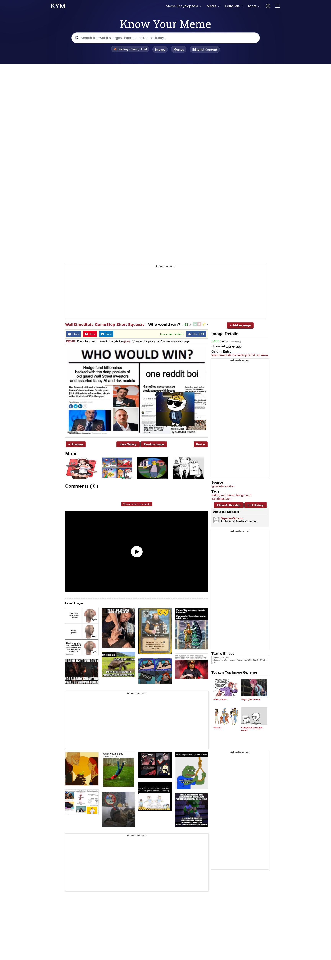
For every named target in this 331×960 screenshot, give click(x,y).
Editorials (232, 6)
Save (91, 334)
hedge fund (243, 495)
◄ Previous (75, 444)
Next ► (201, 444)
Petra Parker (220, 699)
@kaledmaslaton (222, 486)
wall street (227, 495)
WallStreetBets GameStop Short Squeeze (105, 324)
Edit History (256, 505)
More (252, 6)
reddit (215, 495)
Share (75, 334)
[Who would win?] (136, 390)
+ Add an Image (240, 325)
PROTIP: (71, 341)
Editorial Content (204, 49)
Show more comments (136, 504)
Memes (178, 49)
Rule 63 (217, 727)
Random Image (154, 444)
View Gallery (128, 444)
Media (211, 6)
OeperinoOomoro (232, 518)
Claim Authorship (228, 505)
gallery (126, 341)
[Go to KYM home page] (58, 7)
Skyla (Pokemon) (250, 699)
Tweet (107, 334)
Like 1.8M (197, 334)
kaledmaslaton (221, 498)
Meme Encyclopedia (182, 6)
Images (160, 49)
